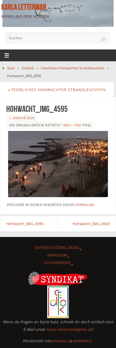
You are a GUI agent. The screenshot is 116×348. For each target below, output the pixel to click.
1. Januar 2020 (22, 118)
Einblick (28, 68)
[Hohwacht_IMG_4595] (58, 164)
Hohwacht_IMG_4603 (91, 223)
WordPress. (83, 341)
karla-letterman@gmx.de (69, 329)
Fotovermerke (57, 262)
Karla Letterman (23, 7)
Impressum (57, 255)
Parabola (60, 341)
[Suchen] (103, 39)
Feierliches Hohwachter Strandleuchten (72, 68)
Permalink (85, 205)
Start (11, 68)
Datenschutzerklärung (57, 247)
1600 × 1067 (72, 125)
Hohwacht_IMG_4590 (24, 223)
